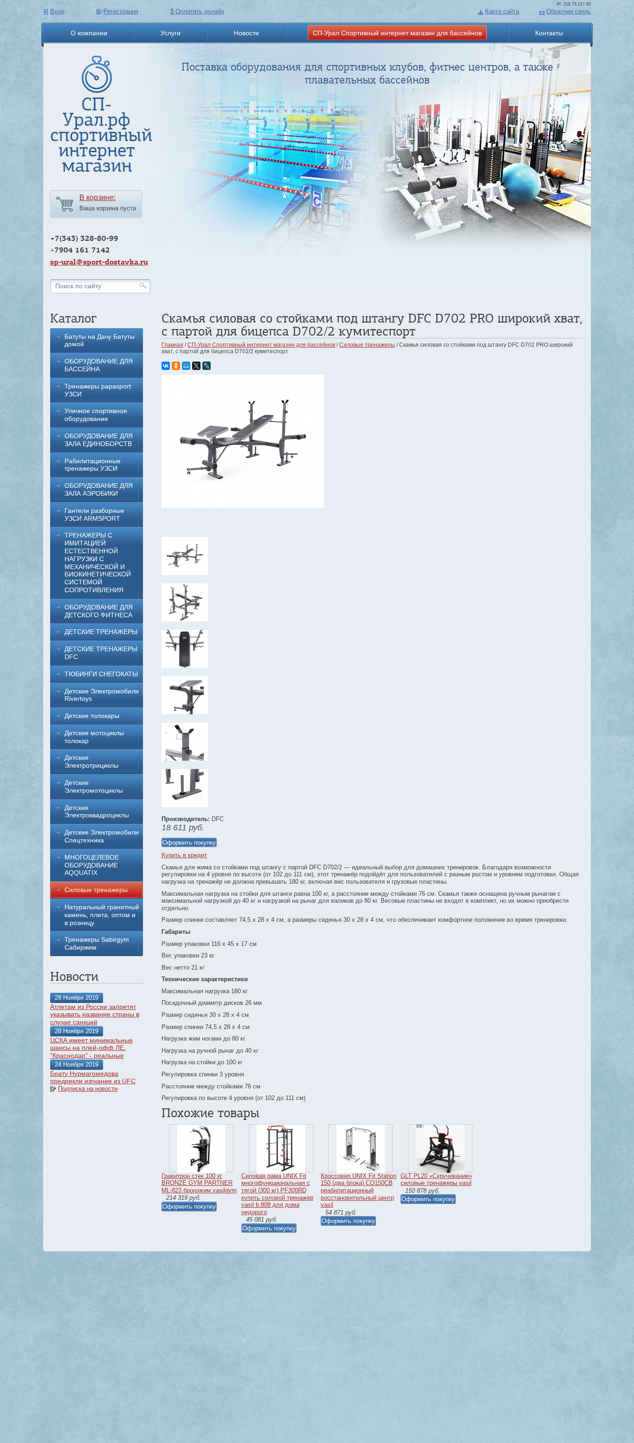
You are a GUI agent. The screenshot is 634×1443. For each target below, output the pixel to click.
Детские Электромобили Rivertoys (102, 695)
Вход (57, 11)
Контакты (549, 33)
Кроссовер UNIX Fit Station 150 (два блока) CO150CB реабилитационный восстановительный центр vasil (358, 1190)
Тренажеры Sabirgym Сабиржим (97, 943)
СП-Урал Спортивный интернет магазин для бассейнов (397, 33)
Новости (246, 33)
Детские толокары (92, 715)
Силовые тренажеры (96, 889)
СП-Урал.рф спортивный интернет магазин (101, 135)
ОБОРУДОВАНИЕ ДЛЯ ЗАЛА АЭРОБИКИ (99, 489)
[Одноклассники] (176, 366)
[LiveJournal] (206, 366)
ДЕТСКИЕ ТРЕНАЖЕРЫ (101, 631)
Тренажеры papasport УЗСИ (98, 390)
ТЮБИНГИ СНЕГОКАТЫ (101, 674)
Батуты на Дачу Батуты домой (100, 340)
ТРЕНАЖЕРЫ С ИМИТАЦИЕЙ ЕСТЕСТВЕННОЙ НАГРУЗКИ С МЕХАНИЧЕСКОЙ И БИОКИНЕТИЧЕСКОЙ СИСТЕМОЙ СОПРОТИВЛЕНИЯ (98, 562)
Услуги (171, 33)
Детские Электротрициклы (91, 761)
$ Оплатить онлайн (197, 11)
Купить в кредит (184, 855)
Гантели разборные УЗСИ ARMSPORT (94, 514)
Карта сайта (502, 11)
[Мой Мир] (186, 366)
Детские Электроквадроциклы (97, 811)
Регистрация (121, 11)
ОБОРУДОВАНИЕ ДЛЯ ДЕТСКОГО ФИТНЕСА (99, 611)
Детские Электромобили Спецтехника (102, 836)
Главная (172, 345)
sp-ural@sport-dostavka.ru (99, 262)
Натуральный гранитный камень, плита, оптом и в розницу (102, 914)
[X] (196, 366)
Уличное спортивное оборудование (96, 414)
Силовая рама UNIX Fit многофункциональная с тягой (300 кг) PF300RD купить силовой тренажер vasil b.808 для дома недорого (277, 1194)
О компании (89, 33)
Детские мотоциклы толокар (94, 736)
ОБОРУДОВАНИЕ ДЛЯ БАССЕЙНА (99, 365)
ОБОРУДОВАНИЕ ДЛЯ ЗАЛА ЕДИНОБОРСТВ (99, 439)
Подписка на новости (87, 1088)
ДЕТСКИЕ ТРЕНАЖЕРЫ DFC (101, 652)
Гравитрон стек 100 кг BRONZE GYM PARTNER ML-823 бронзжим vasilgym (199, 1183)
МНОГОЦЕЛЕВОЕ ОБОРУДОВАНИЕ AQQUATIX (92, 865)
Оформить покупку (189, 842)
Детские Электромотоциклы (94, 786)
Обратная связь (568, 11)
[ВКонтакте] (166, 366)
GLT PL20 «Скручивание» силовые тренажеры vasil (436, 1179)
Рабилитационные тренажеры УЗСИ (93, 464)
